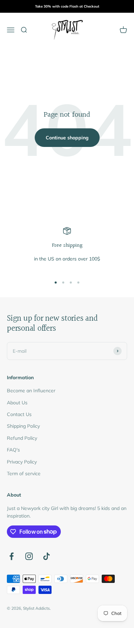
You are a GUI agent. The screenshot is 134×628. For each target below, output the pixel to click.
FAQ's (13, 450)
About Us (17, 403)
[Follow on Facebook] (11, 556)
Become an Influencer (31, 390)
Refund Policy (22, 438)
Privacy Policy (22, 462)
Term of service (24, 473)
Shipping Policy (23, 426)
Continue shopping (67, 138)
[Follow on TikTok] (46, 556)
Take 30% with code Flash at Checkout (67, 6)
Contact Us (19, 414)
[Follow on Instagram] (29, 556)
